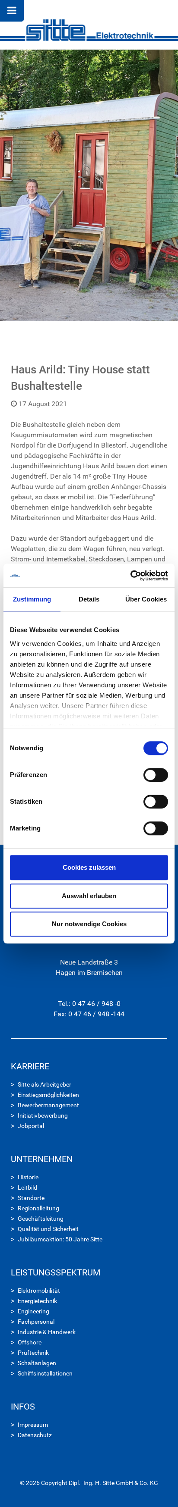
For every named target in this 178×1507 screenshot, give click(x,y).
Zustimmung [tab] (32, 599)
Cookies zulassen (89, 867)
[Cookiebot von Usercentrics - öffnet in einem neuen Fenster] (130, 575)
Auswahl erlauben (89, 895)
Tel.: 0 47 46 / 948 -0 (89, 1003)
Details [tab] (89, 599)
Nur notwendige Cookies (89, 923)
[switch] (155, 775)
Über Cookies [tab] (146, 599)
